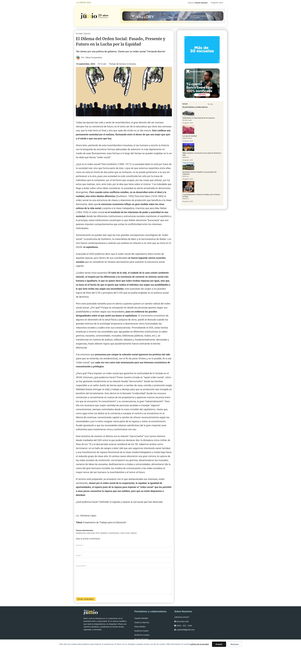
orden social (124, 533)
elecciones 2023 (93, 533)
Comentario (81, 566)
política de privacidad (199, 644)
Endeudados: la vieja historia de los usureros (198, 118)
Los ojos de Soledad (189, 136)
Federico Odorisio (141, 622)
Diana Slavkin (140, 626)
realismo (133, 533)
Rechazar (235, 644)
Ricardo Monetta (141, 639)
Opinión (87, 33)
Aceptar (219, 644)
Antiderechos (81, 533)
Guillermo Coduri (141, 631)
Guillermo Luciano (141, 635)
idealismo (104, 533)
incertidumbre (114, 533)
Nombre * (80, 545)
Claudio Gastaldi (141, 618)
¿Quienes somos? (181, 617)
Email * (79, 555)
